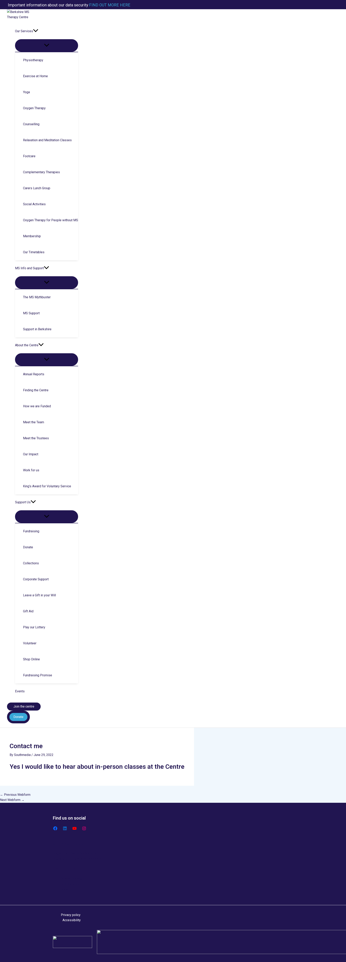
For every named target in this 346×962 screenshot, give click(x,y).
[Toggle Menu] (46, 45)
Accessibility (71, 920)
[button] (35, 31)
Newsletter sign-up (74, 878)
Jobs (64, 889)
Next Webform (12, 800)
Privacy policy (70, 915)
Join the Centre (71, 884)
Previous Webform (15, 795)
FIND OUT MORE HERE (109, 5)
